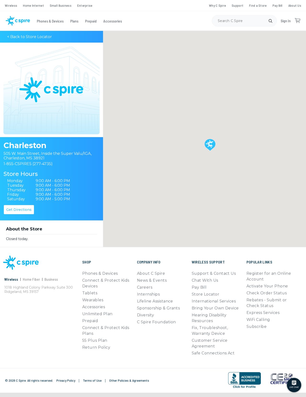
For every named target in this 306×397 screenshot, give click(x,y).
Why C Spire (217, 5)
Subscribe (256, 326)
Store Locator (205, 294)
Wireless (11, 5)
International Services (214, 301)
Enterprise (85, 5)
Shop (86, 262)
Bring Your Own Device (215, 308)
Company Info (149, 262)
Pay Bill (278, 5)
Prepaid (91, 21)
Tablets (89, 293)
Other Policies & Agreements (129, 380)
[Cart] (297, 20)
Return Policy (96, 347)
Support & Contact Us (214, 273)
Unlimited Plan (97, 314)
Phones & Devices (50, 21)
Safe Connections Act (213, 353)
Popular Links (259, 262)
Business (51, 279)
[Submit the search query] (270, 20)
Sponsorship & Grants (158, 308)
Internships (148, 294)
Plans (74, 21)
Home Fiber (31, 279)
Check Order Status (266, 293)
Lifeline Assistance (155, 301)
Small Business (60, 5)
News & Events (152, 280)
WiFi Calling (258, 319)
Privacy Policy (66, 380)
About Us (294, 5)
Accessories (112, 21)
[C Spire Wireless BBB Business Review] (244, 380)
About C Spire (151, 273)
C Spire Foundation (156, 322)
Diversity (145, 315)
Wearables (92, 300)
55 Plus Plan (94, 340)
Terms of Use (92, 380)
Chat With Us (205, 280)
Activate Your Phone (267, 286)
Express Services (263, 312)
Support (237, 5)
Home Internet (33, 5)
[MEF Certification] (281, 379)
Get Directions (19, 209)
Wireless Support (208, 262)
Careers (144, 287)
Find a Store (258, 5)
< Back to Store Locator (29, 36)
